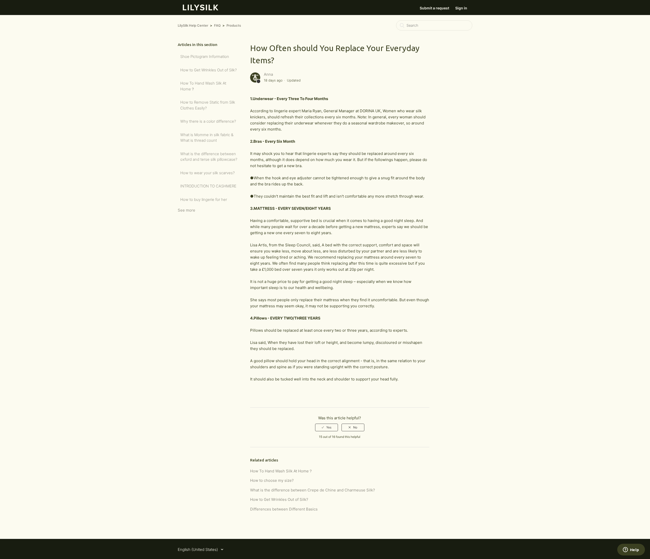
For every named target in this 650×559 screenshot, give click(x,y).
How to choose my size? (272, 480)
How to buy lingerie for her (203, 199)
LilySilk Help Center (193, 25)
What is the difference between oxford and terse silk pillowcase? (208, 156)
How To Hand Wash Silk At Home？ (203, 86)
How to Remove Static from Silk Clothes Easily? (207, 105)
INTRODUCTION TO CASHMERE (208, 186)
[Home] (200, 9)
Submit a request (434, 8)
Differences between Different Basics (284, 509)
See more (186, 210)
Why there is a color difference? (208, 121)
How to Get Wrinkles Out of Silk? (208, 70)
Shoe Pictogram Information (204, 56)
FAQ (217, 25)
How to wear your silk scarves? (207, 172)
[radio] (326, 427)
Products (233, 25)
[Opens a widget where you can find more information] (631, 550)
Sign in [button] (461, 8)
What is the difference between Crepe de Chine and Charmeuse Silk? (312, 490)
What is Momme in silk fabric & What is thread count (206, 137)
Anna (268, 74)
